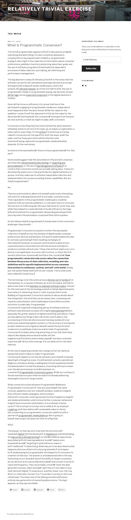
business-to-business (40, 286)
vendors (66, 280)
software (55, 286)
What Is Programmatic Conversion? (34, 45)
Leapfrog (12, 409)
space (63, 286)
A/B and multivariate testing (34, 163)
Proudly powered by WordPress (20, 514)
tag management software (49, 166)
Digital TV (22, 434)
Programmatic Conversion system (36, 372)
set (57, 280)
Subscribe (91, 68)
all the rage (13, 95)
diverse (51, 280)
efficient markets (27, 89)
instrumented (57, 311)
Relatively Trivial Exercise (50, 9)
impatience (51, 434)
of (60, 280)
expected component (36, 95)
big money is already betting (25, 437)
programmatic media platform (33, 415)
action (42, 132)
